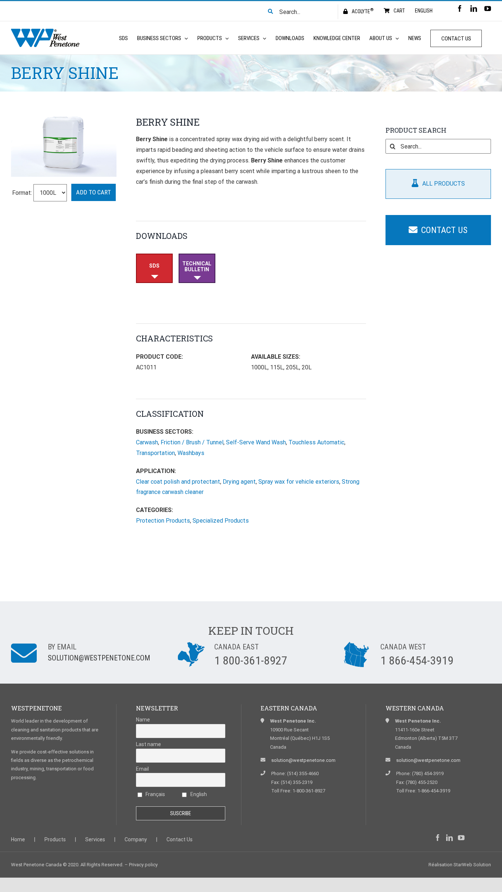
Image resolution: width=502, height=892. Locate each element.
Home (18, 839)
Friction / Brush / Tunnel (192, 442)
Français (154, 794)
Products (55, 839)
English (198, 794)
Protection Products (163, 520)
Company (136, 839)
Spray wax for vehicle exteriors (298, 481)
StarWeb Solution (472, 864)
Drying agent (239, 481)
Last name (148, 744)
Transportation (155, 452)
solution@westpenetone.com (99, 657)
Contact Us (444, 230)
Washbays (191, 452)
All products (443, 183)
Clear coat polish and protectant (178, 481)
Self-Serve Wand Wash (256, 442)
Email (142, 769)
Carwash (147, 442)
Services (95, 839)
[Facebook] (437, 837)
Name (143, 720)
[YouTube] (461, 837)
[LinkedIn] (449, 837)
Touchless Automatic (316, 442)
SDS (154, 266)
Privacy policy (143, 864)
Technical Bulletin (196, 266)
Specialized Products (221, 520)
